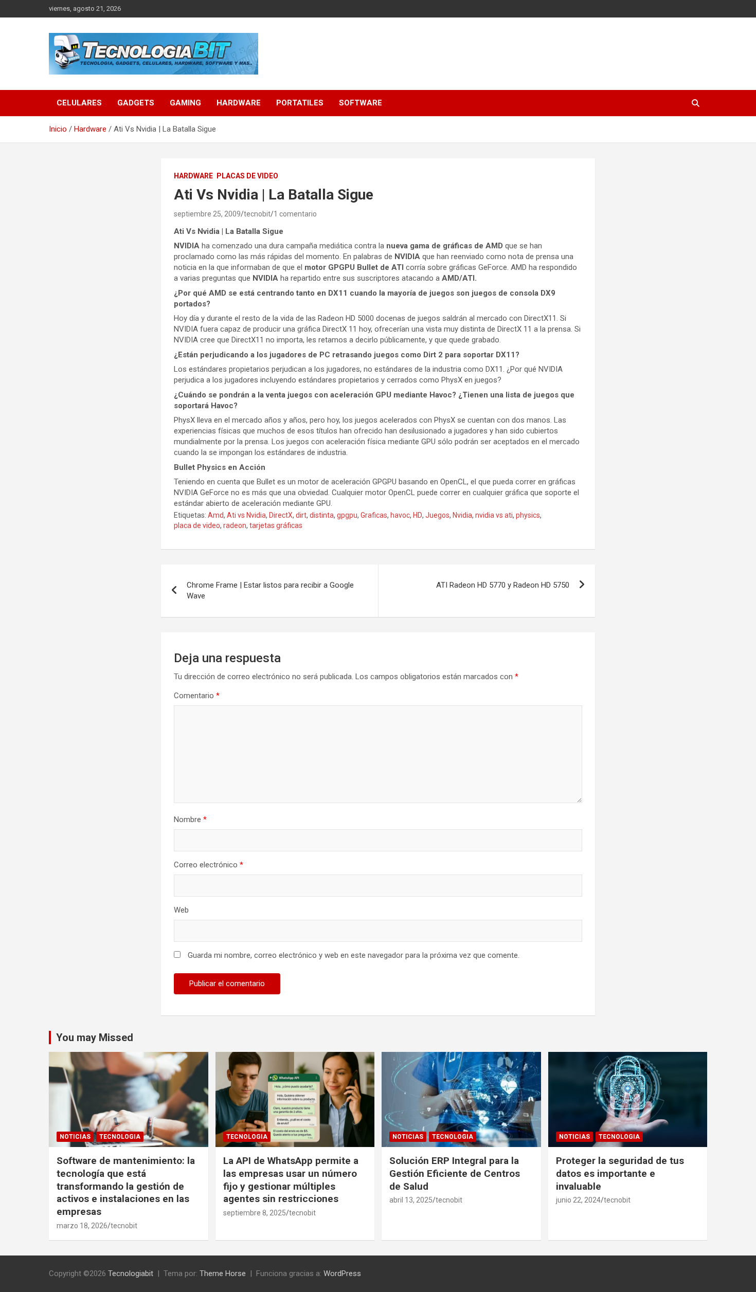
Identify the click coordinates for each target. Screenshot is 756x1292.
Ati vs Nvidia (246, 515)
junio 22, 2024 (578, 1200)
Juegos (437, 515)
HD (417, 515)
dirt (301, 515)
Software (360, 102)
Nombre (190, 819)
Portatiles (299, 102)
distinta (322, 515)
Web (181, 910)
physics (528, 515)
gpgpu (347, 515)
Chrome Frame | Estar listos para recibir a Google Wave (270, 590)
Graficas (374, 515)
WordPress (342, 1273)
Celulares (79, 102)
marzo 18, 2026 (82, 1226)
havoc (400, 515)
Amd (216, 515)
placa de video (197, 525)
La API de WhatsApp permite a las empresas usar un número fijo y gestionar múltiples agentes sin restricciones (290, 1180)
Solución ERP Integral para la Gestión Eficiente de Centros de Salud (454, 1173)
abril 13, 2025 (411, 1200)
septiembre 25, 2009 (207, 214)
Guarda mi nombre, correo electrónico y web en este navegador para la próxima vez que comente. (353, 955)
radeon (234, 525)
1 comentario (295, 214)
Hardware (239, 102)
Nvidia (462, 515)
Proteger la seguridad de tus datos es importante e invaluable (620, 1173)
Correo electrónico (208, 864)
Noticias (75, 1136)
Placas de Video (247, 176)
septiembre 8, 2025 (254, 1213)
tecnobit (257, 214)
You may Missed (94, 1037)
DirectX (281, 515)
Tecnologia (119, 1136)
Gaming (185, 102)
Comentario (197, 695)
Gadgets (135, 102)
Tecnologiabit (130, 1273)
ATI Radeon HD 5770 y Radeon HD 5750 (502, 585)
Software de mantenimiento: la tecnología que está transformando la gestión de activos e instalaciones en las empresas (126, 1186)
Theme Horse (223, 1273)
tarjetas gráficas (275, 525)
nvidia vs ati (494, 515)
